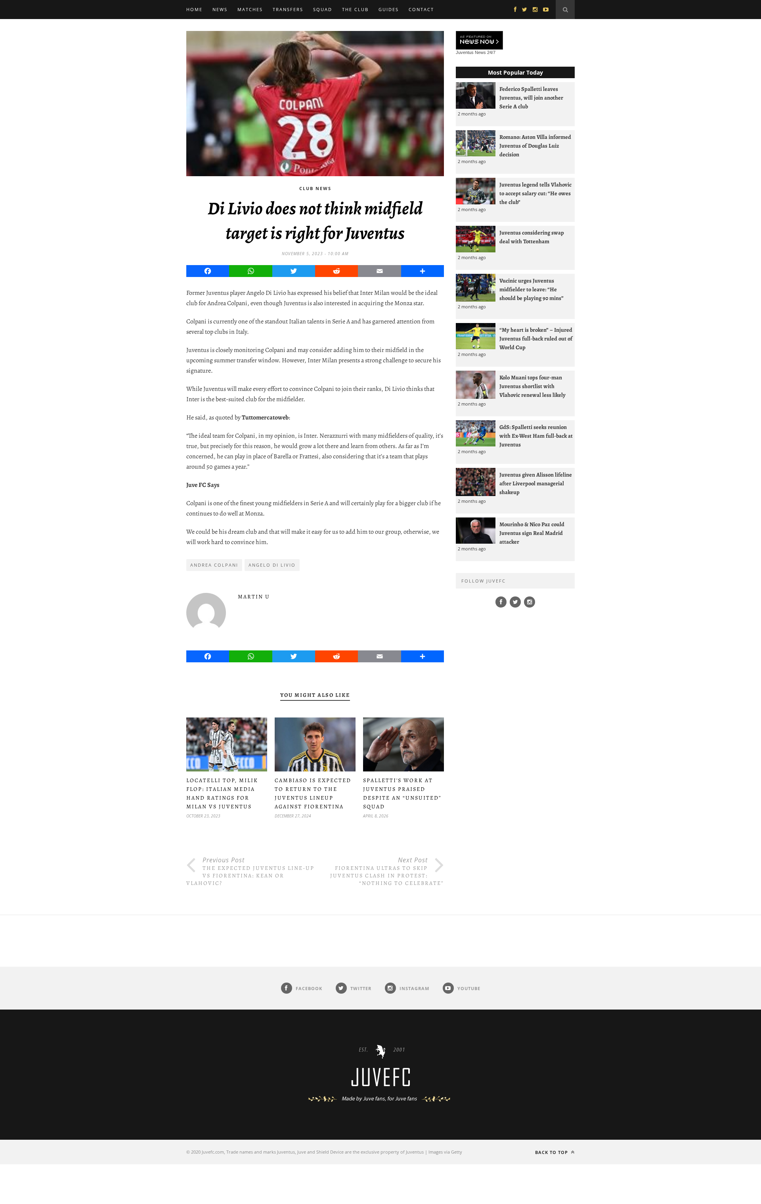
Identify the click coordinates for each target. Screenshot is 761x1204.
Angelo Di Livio (272, 565)
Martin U (254, 596)
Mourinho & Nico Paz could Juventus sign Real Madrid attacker (531, 533)
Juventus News (471, 52)
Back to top (552, 1152)
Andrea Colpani (214, 565)
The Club (355, 9)
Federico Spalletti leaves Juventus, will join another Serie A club (531, 97)
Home (194, 9)
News (220, 9)
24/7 (491, 52)
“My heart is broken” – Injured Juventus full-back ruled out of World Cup (535, 338)
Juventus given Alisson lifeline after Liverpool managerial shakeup (535, 483)
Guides (389, 9)
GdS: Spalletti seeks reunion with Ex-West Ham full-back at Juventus (536, 435)
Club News (315, 188)
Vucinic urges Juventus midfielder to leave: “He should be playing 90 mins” (531, 289)
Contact (421, 9)
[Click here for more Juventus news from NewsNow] (479, 40)
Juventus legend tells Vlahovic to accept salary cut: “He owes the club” (535, 193)
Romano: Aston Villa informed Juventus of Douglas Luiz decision (535, 145)
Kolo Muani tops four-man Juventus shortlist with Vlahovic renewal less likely (532, 386)
